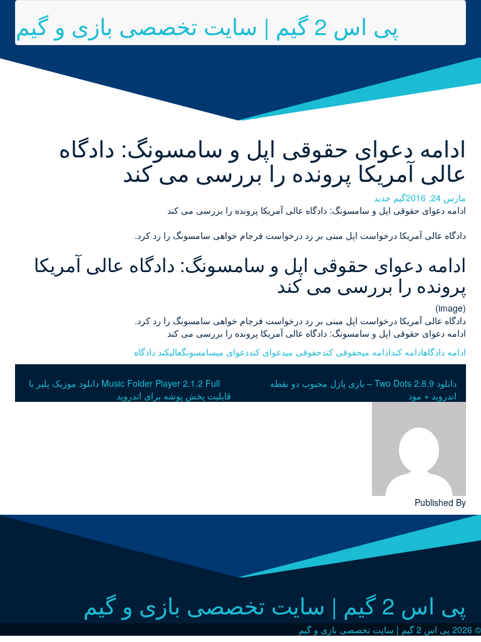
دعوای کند (267, 351)
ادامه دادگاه (444, 351)
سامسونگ (199, 351)
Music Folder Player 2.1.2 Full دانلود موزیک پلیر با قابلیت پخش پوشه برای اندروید (130, 389)
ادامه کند (407, 351)
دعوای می (232, 351)
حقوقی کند (342, 351)
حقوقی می (304, 351)
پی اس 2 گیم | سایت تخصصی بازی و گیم (207, 25)
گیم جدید (390, 197)
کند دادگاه (152, 351)
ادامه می (376, 351)
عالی (176, 351)
